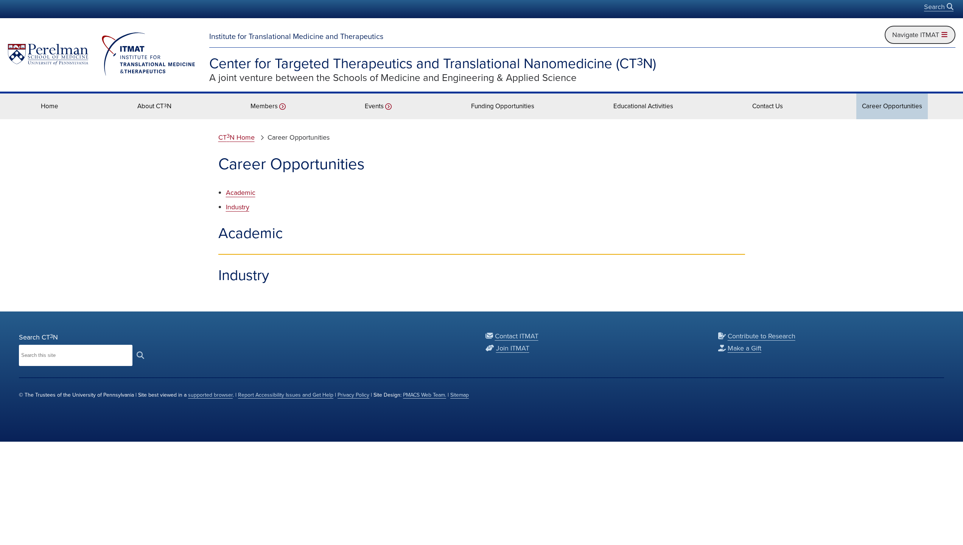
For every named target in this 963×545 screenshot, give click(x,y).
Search (935, 7)
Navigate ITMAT (916, 35)
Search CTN (38, 337)
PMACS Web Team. (424, 395)
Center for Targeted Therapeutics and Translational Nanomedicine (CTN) (432, 63)
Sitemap (459, 395)
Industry (237, 207)
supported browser (210, 395)
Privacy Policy (353, 395)
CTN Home (236, 137)
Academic (240, 193)
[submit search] (140, 356)
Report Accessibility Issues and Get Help (285, 395)
